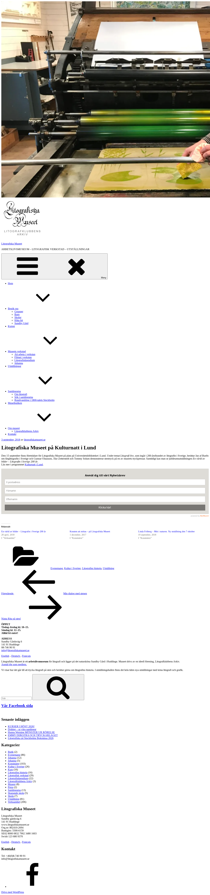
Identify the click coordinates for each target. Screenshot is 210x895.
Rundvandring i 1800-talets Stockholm (34, 400)
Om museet (14, 428)
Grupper (18, 311)
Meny (103, 277)
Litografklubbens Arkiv (26, 431)
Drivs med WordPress (12, 892)
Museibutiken (15, 403)
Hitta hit (18, 320)
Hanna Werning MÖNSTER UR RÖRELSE (31, 732)
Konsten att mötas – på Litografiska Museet (90, 531)
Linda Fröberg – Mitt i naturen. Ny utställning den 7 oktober (166, 531)
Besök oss (13, 308)
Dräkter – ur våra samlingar (22, 729)
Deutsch (16, 656)
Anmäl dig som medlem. (14, 664)
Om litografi (20, 394)
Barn (17, 314)
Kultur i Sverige (72, 568)
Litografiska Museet (11, 243)
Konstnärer (13, 763)
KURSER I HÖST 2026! (21, 726)
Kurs (10, 769)
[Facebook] (32, 886)
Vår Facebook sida (17, 705)
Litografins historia (92, 568)
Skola (11, 796)
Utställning (108, 568)
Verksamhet (14, 802)
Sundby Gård (21, 323)
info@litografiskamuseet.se (15, 650)
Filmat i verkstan (23, 357)
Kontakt (12, 434)
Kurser (11, 326)
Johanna (18, 363)
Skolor (17, 317)
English (5, 656)
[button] (21, 218)
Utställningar (14, 366)
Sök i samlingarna (23, 397)
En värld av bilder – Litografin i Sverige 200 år (23, 531)
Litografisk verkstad (18, 775)
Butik (11, 751)
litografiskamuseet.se (34, 439)
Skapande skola (16, 793)
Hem (10, 283)
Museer (12, 784)
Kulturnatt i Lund (34, 464)
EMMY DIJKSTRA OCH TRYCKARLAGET (33, 735)
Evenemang (57, 568)
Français (26, 656)
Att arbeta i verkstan (24, 354)
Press (10, 787)
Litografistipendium (24, 360)
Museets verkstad (17, 351)
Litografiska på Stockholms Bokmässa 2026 (30, 738)
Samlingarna (14, 391)
